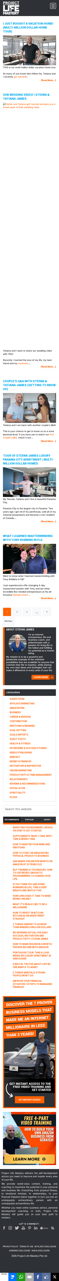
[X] (55, 1277)
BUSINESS (15, 712)
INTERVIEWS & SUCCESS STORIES (28, 748)
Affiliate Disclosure (45, 1246)
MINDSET (15, 757)
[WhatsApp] (21, 1277)
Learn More (41, 677)
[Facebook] (38, 1277)
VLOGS (13, 797)
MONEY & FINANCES (20, 761)
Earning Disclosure (19, 1250)
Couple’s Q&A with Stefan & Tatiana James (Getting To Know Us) (29, 385)
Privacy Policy (10, 1246)
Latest (47, 820)
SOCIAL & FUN (17, 788)
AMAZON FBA (17, 708)
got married (20, 76)
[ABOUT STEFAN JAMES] (17, 643)
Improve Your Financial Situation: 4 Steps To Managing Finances (32, 984)
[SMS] (12, 1277)
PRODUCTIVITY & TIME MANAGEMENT (31, 775)
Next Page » (8, 622)
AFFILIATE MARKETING (22, 703)
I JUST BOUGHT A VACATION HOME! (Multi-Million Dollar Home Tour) (28, 27)
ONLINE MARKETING (21, 770)
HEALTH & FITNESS (20, 743)
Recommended (12, 820)
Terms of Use (26, 1246)
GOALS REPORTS (19, 734)
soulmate (23, 363)
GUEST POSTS (18, 739)
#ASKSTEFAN (17, 699)
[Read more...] (48, 81)
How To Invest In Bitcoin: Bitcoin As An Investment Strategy (29, 915)
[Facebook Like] (46, 1277)
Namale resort (20, 595)
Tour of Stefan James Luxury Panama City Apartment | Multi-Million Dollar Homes (28, 459)
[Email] (29, 1277)
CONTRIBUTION (18, 721)
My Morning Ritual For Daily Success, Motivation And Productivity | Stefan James (30, 935)
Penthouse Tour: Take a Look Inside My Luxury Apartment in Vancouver (32, 955)
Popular (29, 820)
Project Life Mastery (13, 8)
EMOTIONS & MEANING (22, 726)
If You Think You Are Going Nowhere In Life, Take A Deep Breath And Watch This (30, 887)
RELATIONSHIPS (19, 779)
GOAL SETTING (18, 730)
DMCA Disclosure (41, 1250)
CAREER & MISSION (20, 717)
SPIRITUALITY (17, 792)
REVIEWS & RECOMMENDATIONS (27, 783)
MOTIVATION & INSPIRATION (25, 766)
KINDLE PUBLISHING (21, 752)
